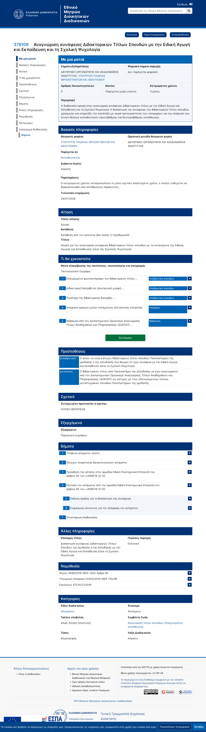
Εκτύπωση (132, 34)
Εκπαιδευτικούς (70, 157)
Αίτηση (23, 71)
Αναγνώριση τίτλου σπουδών (145, 623)
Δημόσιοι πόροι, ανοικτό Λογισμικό (90, 690)
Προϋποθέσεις (28, 84)
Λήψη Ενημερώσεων (154, 34)
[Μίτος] (37, 14)
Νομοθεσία (26, 116)
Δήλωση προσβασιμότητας (86, 686)
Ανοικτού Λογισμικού (171, 667)
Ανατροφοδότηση (180, 34)
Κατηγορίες (26, 123)
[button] (175, 727)
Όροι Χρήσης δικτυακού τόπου (88, 682)
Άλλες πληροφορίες (31, 110)
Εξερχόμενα (26, 97)
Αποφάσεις (68, 611)
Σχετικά (24, 90)
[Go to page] (189, 11)
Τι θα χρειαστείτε (29, 77)
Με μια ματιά (27, 58)
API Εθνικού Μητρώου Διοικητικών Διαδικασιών (103, 701)
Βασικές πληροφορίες (32, 65)
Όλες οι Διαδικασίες (30, 674)
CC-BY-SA (157, 673)
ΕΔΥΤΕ (145, 667)
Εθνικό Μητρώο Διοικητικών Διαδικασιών (76, 14)
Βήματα (23, 103)
